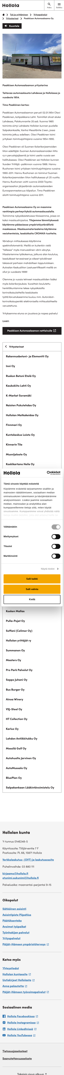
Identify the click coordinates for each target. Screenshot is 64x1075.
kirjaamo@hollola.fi (15, 874)
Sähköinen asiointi (14, 909)
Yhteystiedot (10, 968)
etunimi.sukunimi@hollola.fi (20, 878)
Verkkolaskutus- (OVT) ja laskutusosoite (28, 860)
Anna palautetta (14, 987)
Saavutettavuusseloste (17, 1059)
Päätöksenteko (12, 921)
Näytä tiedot (48, 569)
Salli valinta (32, 589)
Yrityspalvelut (40, 15)
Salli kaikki (32, 578)
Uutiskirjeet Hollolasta (18, 981)
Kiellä (32, 599)
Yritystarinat (12, 19)
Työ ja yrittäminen (19, 15)
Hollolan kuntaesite (16, 975)
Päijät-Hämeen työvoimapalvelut (25, 993)
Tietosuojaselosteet (14, 1051)
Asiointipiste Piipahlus (16, 915)
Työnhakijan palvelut (15, 933)
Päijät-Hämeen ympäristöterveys (25, 945)
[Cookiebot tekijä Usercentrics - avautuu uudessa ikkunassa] (46, 473)
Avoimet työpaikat (14, 927)
